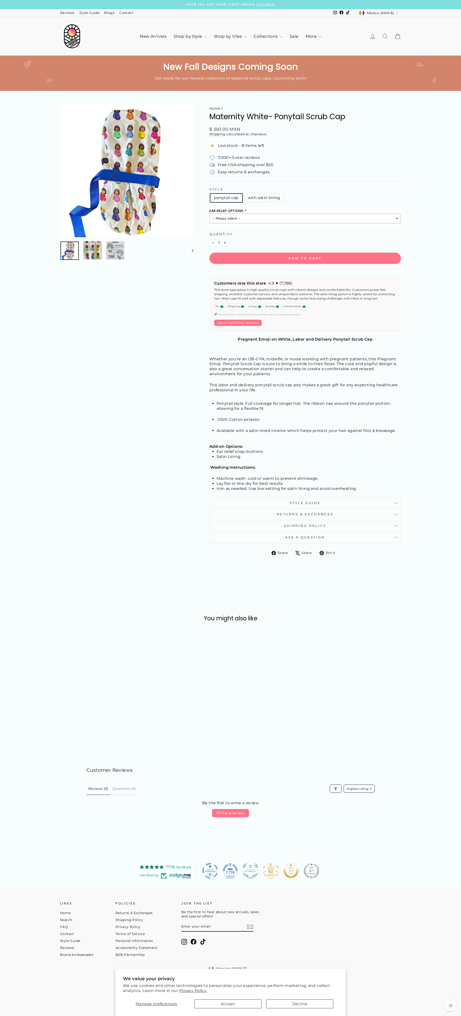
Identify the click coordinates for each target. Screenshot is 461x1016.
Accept (228, 1004)
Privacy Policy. (193, 990)
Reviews (67, 13)
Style (216, 189)
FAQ (64, 927)
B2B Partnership (130, 955)
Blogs (109, 13)
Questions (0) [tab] (124, 788)
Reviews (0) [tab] (98, 788)
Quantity (221, 234)
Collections (266, 36)
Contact (126, 13)
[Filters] (336, 789)
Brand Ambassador (77, 955)
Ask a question (305, 537)
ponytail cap (226, 197)
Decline (300, 1004)
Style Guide (89, 13)
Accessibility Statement (136, 948)
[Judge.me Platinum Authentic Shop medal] (250, 871)
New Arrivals (153, 36)
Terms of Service (130, 934)
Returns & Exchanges (305, 514)
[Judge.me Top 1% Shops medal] (291, 871)
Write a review (230, 813)
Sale (294, 36)
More (312, 36)
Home (214, 108)
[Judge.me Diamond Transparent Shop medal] (210, 871)
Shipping (217, 134)
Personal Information (134, 941)
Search (66, 920)
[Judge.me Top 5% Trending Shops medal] (311, 871)
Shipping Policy (305, 526)
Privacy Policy (128, 927)
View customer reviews (238, 323)
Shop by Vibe (228, 36)
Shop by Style (188, 36)
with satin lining (264, 197)
